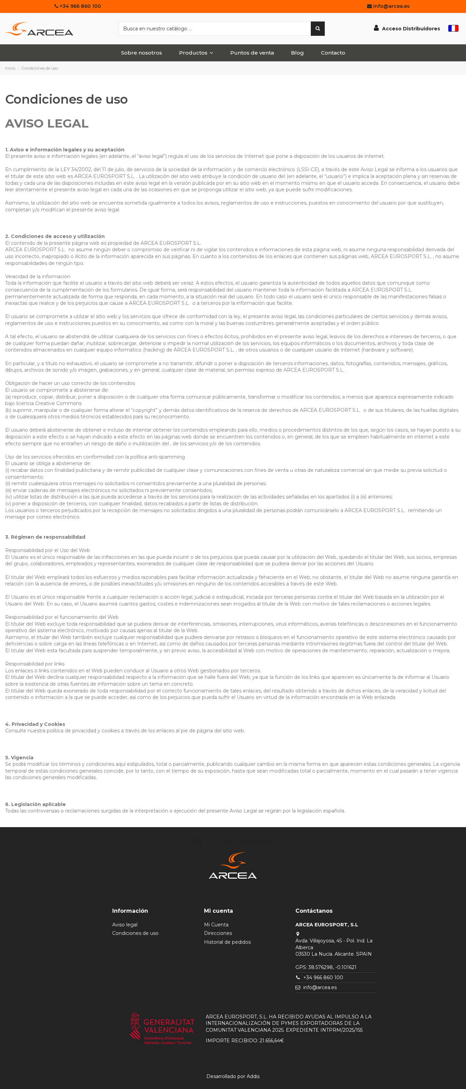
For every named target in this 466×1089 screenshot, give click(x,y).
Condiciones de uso (135, 933)
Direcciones (218, 933)
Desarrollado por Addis (233, 1076)
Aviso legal (124, 925)
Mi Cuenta (216, 925)
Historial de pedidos (227, 942)
